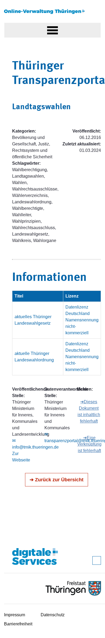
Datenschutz (53, 615)
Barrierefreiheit (18, 624)
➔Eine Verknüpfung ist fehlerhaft (89, 444)
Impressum (14, 615)
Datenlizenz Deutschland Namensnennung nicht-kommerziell (82, 320)
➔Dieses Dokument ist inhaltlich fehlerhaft (89, 411)
